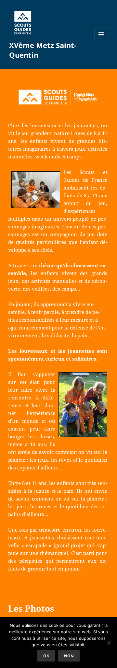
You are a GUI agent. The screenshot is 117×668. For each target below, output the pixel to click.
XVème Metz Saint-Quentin (42, 50)
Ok (46, 656)
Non (69, 656)
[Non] (109, 642)
